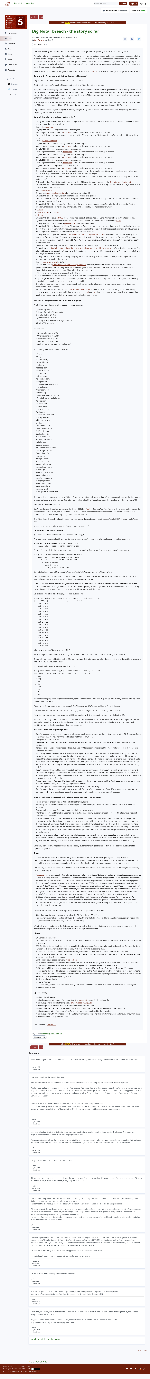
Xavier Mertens (122, 10)
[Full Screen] (125, 39)
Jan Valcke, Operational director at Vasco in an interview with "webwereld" (81, 248)
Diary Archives (39, 1361)
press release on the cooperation (78, 289)
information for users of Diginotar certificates (86, 234)
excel (87, 292)
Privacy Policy (34, 1371)
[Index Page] (7, 3)
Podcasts (11, 43)
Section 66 (51, 1025)
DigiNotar (51, 1034)
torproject (67, 132)
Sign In (134, 3)
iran (57, 1034)
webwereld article (49, 262)
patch (118, 220)
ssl (61, 1034)
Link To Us (7, 1371)
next (41, 17)
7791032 (59, 218)
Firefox (40, 215)
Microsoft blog (43, 212)
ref (88, 509)
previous (34, 17)
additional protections (56, 193)
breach (44, 1034)
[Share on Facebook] (132, 39)
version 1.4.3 (71, 960)
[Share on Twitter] (139, 39)
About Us (11, 70)
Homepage (12, 33)
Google (40, 209)
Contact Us (12, 64)
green (143, 10)
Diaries (10, 38)
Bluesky (15, 89)
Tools (10, 59)
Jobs (10, 49)
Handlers (24, 1371)
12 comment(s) (39, 44)
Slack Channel (14, 79)
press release (69, 223)
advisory (57, 212)
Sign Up (143, 3)
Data (10, 54)
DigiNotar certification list (120, 182)
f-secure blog (47, 127)
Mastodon (14, 84)
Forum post (47, 190)
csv (94, 292)
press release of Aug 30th (81, 1003)
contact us (93, 71)
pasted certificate (49, 140)
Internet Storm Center (23, 3)
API (22, 1369)
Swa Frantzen (39, 40)
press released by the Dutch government (69, 264)
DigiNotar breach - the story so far (65, 31)
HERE (67, 22)
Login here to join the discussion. (45, 1339)
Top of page (142, 1350)
